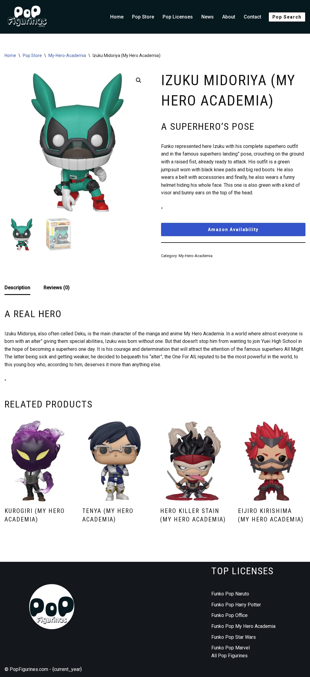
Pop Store (143, 17)
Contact (252, 17)
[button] (138, 80)
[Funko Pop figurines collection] (27, 16)
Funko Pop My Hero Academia (243, 626)
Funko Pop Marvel (230, 648)
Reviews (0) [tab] (57, 287)
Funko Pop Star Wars (233, 637)
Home (117, 17)
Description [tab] (17, 287)
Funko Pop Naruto (230, 594)
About (228, 17)
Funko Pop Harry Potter (236, 605)
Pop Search (287, 17)
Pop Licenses (178, 17)
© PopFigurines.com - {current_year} (43, 669)
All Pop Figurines (229, 656)
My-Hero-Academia (67, 55)
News (207, 17)
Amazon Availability (233, 229)
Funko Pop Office (229, 615)
